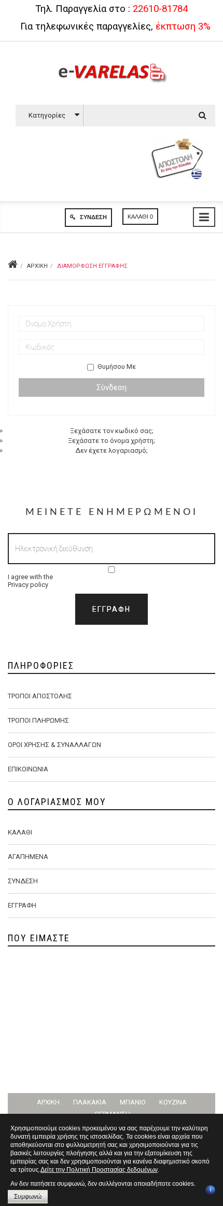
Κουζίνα (173, 1102)
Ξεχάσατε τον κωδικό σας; (112, 431)
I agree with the (30, 580)
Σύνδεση (92, 217)
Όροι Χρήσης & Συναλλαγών (54, 745)
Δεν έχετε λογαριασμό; (111, 450)
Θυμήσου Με (116, 366)
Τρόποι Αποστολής (40, 696)
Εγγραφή (22, 905)
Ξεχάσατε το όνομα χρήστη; (111, 440)
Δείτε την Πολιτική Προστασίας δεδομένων (99, 1169)
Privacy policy (28, 584)
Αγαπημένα (28, 856)
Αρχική (37, 266)
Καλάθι (20, 832)
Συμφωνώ (27, 1196)
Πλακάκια (89, 1102)
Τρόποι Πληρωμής (38, 720)
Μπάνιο (133, 1102)
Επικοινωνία (28, 769)
